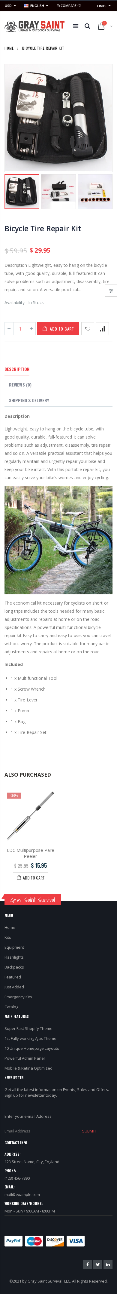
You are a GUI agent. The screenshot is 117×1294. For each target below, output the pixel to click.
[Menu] (75, 26)
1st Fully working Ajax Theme (30, 1038)
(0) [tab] (20, 384)
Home (9, 48)
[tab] (16, 369)
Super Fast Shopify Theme (28, 1028)
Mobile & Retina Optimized (28, 1068)
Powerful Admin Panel (24, 1058)
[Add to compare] (102, 328)
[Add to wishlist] (87, 328)
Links (101, 6)
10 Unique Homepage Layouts (31, 1048)
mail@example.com (22, 1194)
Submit (89, 1131)
